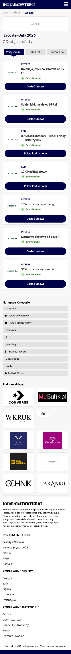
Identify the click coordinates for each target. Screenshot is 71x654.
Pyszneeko (9, 600)
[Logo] (19, 4)
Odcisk (7, 553)
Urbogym (8, 594)
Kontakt (7, 564)
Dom (5, 12)
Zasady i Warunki (13, 542)
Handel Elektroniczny (16, 625)
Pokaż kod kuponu (35, 153)
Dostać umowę (35, 86)
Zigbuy (7, 589)
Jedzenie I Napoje (13, 636)
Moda (6, 630)
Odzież (7, 614)
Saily (5, 583)
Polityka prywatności (15, 547)
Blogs (6, 558)
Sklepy (16, 12)
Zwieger (7, 578)
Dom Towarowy (12, 619)
